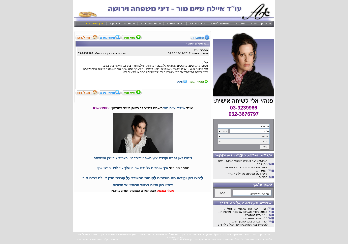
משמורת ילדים (221, 23)
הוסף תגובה (196, 81)
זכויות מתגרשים (152, 23)
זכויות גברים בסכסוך (123, 23)
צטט (180, 81)
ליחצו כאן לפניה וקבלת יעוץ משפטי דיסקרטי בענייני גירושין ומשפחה (143, 158)
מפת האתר (82, 239)
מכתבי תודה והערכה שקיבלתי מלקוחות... (242, 211)
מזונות (241, 23)
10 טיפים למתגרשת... (254, 218)
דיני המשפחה (176, 23)
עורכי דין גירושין (262, 23)
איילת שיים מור (174, 108)
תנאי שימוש (96, 239)
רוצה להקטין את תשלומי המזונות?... (245, 208)
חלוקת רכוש (198, 23)
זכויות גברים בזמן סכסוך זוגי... (249, 221)
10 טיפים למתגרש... (255, 215)
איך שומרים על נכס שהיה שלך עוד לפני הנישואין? (132, 168)
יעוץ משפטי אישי (94, 23)
